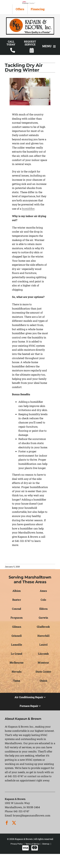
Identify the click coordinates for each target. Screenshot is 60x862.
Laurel (43, 644)
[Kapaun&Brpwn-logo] (30, 18)
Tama (16, 680)
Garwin (43, 617)
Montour (43, 662)
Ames (43, 590)
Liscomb (43, 653)
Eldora (43, 608)
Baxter (16, 599)
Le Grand (16, 653)
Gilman (16, 626)
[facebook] (7, 823)
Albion (16, 590)
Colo (43, 599)
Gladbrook (43, 626)
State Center (43, 671)
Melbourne (17, 662)
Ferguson (17, 617)
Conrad (16, 608)
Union (43, 680)
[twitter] (14, 823)
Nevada (16, 671)
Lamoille (16, 644)
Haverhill (43, 635)
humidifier (28, 208)
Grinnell (17, 635)
